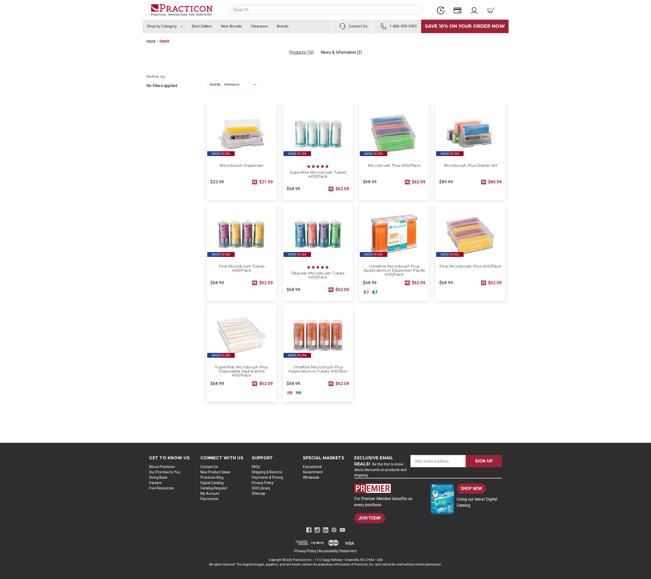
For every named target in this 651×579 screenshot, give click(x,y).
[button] (388, 488)
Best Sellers (202, 26)
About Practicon (162, 467)
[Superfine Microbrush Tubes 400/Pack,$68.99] (318, 132)
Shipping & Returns (267, 472)
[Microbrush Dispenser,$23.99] (241, 132)
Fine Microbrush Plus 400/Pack (470, 266)
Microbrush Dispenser (241, 165)
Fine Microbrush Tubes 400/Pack (241, 268)
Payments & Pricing (267, 477)
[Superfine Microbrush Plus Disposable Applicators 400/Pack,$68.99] (241, 333)
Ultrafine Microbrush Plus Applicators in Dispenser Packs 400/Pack (394, 270)
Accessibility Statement (338, 551)
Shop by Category (162, 26)
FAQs (256, 467)
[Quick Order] (442, 9)
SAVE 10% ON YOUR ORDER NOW (465, 26)
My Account (209, 493)
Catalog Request (213, 488)
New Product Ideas (215, 472)
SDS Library (261, 488)
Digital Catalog (212, 483)
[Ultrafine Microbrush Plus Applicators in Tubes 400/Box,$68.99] (318, 333)
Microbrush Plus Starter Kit (470, 165)
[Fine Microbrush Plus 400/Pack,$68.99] (470, 232)
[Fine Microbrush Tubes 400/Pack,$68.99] (241, 232)
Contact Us (209, 467)
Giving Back (158, 477)
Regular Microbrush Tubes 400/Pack (317, 275)
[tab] (301, 52)
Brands (283, 26)
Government (313, 472)
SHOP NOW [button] (471, 488)
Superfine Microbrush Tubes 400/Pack (318, 174)
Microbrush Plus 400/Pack (394, 165)
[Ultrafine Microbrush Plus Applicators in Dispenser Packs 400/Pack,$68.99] (394, 232)
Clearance (259, 26)
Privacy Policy (263, 483)
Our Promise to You (164, 472)
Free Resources (161, 488)
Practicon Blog (212, 477)
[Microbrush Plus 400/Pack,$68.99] (394, 132)
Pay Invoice (209, 499)
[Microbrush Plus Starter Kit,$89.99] (470, 132)
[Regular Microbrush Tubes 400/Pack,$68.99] (318, 232)
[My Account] (475, 9)
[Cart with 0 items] (492, 9)
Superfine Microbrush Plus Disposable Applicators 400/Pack (241, 371)
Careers (155, 483)
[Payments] (459, 9)
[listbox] (241, 84)
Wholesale (311, 477)
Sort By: (215, 84)
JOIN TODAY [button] (369, 518)
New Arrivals (231, 26)
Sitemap (258, 493)
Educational (312, 467)
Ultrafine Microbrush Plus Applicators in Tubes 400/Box (317, 369)
